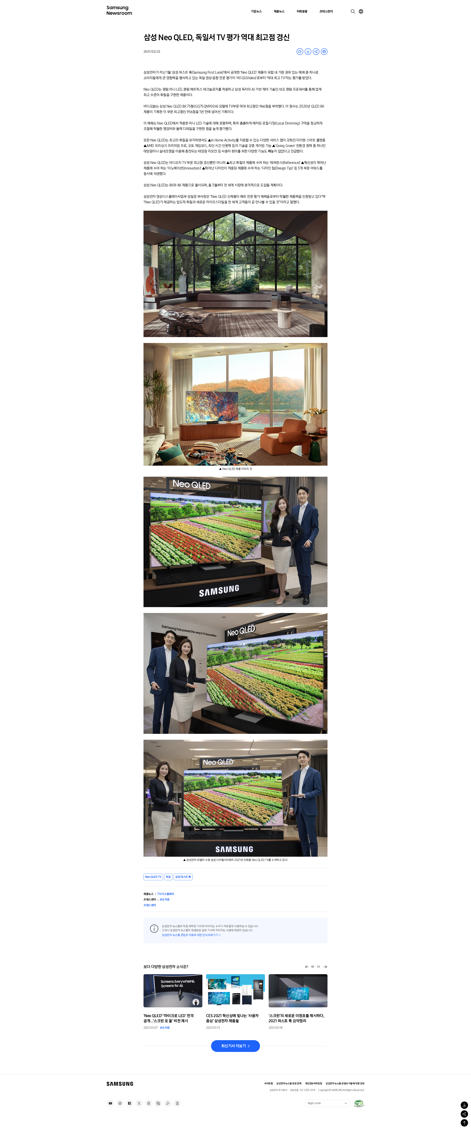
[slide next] (325, 967)
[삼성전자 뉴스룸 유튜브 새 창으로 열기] (110, 1103)
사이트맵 (268, 1083)
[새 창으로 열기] (358, 1103)
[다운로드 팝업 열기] (464, 1105)
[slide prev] (307, 967)
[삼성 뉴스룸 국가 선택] (361, 11)
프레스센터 (326, 11)
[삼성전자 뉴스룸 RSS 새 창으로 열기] (167, 1103)
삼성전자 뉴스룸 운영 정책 (288, 1083)
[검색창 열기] (353, 11)
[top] (464, 1123)
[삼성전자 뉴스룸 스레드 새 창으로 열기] (148, 1103)
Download (308, 51)
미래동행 (302, 11)
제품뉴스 (279, 11)
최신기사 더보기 (233, 1046)
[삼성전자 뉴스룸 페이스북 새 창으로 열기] (129, 1103)
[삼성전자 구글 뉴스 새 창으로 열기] (177, 1103)
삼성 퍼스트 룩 (183, 877)
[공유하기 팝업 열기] (464, 1114)
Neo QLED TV (153, 877)
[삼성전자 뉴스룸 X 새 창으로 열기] (139, 1103)
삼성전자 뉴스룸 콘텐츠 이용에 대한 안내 (345, 1083)
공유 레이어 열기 (316, 51)
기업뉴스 (256, 11)
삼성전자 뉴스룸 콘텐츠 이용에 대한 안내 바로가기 (190, 935)
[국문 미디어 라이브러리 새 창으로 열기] (158, 1103)
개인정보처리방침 (313, 1083)
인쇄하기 (324, 51)
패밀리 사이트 (314, 1103)
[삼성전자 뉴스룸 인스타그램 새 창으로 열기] (120, 1103)
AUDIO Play (300, 51)
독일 (168, 877)
